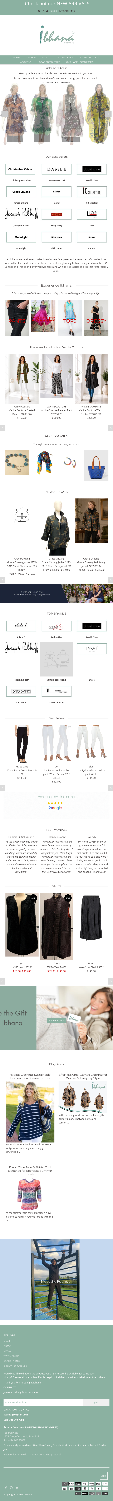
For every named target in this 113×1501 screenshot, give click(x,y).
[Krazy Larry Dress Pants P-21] (22, 744)
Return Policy (65, 57)
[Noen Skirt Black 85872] (91, 918)
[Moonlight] (21, 237)
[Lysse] (91, 648)
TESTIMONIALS (12, 1356)
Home (16, 57)
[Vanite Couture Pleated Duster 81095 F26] (22, 379)
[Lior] (91, 214)
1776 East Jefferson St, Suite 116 (21, 1436)
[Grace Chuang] (21, 191)
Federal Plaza (11, 1432)
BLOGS (7, 1346)
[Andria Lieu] (56, 626)
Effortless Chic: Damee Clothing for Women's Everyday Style (83, 1076)
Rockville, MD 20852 (14, 1440)
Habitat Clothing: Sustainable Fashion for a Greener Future (30, 1076)
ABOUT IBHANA (12, 1361)
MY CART (67, 11)
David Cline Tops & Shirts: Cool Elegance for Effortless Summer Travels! (30, 1171)
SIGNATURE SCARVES (15, 1366)
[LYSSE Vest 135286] (22, 925)
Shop (29, 57)
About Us (25, 62)
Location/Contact (49, 62)
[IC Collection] (91, 191)
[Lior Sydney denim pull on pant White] (91, 742)
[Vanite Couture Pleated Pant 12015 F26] (56, 376)
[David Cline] (91, 169)
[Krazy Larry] (56, 214)
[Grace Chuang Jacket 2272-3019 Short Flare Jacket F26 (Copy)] (22, 515)
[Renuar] (91, 237)
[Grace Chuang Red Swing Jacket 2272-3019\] (91, 520)
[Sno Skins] (21, 691)
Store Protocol (90, 57)
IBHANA (28, 1494)
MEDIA (7, 1351)
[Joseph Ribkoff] (21, 213)
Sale (44, 57)
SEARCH (8, 1341)
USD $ (54, 11)
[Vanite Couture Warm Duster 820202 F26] (91, 379)
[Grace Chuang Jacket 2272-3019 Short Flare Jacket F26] (56, 527)
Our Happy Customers (79, 62)
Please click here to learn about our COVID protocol (32, 1454)
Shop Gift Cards (56, 1020)
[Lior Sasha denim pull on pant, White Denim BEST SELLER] (56, 744)
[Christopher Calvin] (21, 169)
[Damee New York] (56, 169)
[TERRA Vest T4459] (56, 926)
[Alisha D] (21, 626)
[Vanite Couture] (56, 691)
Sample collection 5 (56, 679)
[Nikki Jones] (56, 237)
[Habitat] (56, 191)
